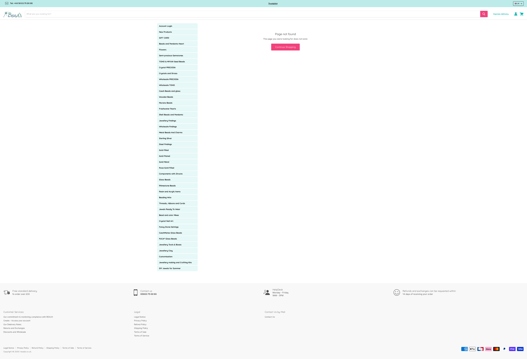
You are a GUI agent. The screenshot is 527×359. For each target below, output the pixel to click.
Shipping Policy (141, 328)
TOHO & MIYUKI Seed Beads (172, 61)
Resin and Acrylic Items (169, 191)
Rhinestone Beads (167, 185)
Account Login (165, 26)
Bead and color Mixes (169, 215)
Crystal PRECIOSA (167, 67)
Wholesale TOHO (167, 85)
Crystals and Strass (168, 73)
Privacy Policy (140, 320)
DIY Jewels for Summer (170, 268)
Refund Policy (140, 324)
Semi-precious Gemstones (171, 55)
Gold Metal (164, 162)
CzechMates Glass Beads (170, 233)
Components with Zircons (171, 174)
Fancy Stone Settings (169, 227)
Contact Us (270, 317)
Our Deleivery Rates (12, 324)
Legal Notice (139, 317)
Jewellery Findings (167, 120)
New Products (165, 32)
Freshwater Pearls (167, 109)
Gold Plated (164, 156)
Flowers (162, 49)
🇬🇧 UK (517, 3)
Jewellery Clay (166, 250)
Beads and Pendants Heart (171, 44)
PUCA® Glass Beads (168, 239)
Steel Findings (165, 144)
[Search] (484, 14)
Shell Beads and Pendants (171, 114)
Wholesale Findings (168, 126)
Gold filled (164, 150)
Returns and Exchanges (14, 328)
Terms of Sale (140, 332)
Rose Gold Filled (166, 168)
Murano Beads (165, 103)
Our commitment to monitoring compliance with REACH (28, 317)
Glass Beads (164, 179)
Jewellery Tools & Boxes (170, 244)
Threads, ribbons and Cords (172, 203)
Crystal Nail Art (166, 221)
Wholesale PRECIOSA (168, 79)
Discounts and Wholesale (14, 332)
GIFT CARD (164, 38)
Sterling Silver (165, 138)
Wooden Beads (166, 97)
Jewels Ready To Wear (169, 209)
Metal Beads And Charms (170, 132)
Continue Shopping (285, 47)
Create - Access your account (16, 320)
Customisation (165, 256)
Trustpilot (272, 3)
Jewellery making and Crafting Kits (175, 262)
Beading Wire (165, 197)
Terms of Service (141, 335)
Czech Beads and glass (169, 91)
